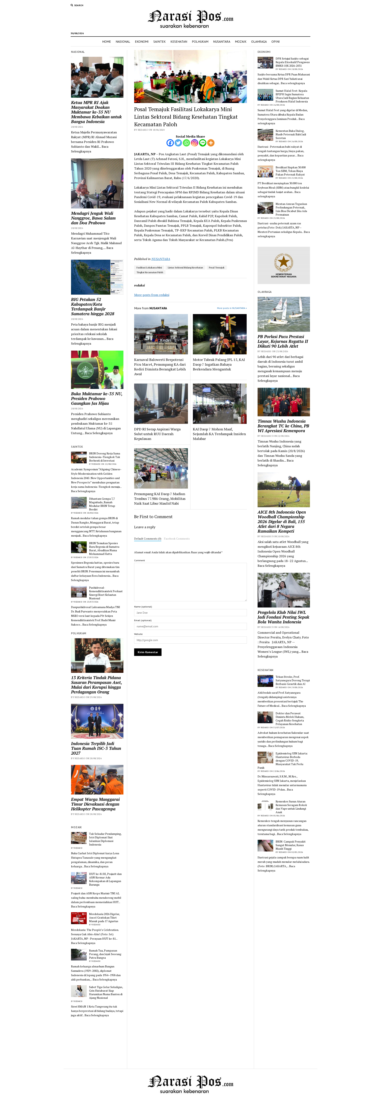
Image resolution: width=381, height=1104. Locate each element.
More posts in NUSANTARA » (232, 308)
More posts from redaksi (151, 295)
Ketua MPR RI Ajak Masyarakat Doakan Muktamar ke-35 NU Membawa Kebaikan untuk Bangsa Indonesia (96, 112)
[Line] (202, 143)
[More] (211, 143)
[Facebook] (170, 143)
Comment (139, 560)
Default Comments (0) (147, 538)
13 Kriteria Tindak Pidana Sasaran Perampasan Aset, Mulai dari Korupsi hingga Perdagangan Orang (96, 684)
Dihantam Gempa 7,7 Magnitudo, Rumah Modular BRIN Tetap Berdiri (102, 504)
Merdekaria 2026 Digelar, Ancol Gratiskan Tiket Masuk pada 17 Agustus (104, 917)
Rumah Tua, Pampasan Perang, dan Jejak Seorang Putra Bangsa (105, 954)
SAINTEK (159, 41)
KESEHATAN (178, 41)
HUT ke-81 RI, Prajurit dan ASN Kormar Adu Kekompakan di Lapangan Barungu (105, 879)
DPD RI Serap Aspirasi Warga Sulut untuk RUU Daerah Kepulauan (157, 434)
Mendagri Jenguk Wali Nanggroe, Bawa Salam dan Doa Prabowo (93, 218)
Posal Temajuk (216, 267)
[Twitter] (178, 143)
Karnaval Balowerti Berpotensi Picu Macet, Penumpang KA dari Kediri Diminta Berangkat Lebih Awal (160, 366)
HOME (106, 41)
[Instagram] (194, 143)
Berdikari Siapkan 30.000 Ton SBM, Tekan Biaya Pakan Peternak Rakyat (291, 171)
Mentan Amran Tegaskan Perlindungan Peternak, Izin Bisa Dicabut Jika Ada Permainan (291, 209)
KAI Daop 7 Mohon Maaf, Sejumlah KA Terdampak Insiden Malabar (219, 434)
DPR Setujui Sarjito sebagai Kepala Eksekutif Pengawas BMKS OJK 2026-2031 (293, 62)
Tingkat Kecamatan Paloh (150, 272)
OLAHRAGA (259, 41)
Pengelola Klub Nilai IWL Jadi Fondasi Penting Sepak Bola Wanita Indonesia (283, 617)
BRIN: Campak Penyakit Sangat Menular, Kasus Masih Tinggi (291, 845)
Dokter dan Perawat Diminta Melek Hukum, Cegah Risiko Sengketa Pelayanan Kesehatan (290, 719)
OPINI (275, 41)
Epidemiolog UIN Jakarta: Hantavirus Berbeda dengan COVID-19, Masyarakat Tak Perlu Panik (283, 760)
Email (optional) (143, 620)
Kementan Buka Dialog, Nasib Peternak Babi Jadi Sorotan (291, 134)
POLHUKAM (200, 41)
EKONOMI (142, 41)
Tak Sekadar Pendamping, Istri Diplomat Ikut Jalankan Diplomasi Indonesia (105, 839)
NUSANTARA (221, 41)
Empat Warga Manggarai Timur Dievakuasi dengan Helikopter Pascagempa (95, 804)
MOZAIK (240, 41)
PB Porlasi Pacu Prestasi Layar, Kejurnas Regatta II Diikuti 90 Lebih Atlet (283, 341)
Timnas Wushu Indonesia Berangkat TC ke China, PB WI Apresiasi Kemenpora (283, 426)
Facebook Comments (177, 538)
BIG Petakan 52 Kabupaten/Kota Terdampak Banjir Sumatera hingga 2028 (92, 306)
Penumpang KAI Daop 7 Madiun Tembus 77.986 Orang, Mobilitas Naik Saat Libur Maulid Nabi (160, 498)
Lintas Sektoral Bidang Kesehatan (185, 267)
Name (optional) (143, 606)
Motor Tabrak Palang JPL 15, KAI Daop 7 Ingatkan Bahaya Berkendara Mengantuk (219, 364)
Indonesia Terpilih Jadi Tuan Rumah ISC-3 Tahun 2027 (96, 748)
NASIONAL (123, 41)
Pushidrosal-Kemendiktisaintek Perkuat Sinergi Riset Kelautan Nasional (106, 593)
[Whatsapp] (186, 143)
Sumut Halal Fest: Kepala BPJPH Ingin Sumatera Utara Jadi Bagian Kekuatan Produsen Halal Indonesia (292, 96)
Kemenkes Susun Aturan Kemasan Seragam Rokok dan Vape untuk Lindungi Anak (291, 807)
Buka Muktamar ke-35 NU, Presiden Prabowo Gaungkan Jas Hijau (96, 398)
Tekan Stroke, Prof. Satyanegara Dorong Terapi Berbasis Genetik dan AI (293, 680)
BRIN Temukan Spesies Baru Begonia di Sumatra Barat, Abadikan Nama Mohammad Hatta (104, 548)
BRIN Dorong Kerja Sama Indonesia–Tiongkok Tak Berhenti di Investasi (104, 457)
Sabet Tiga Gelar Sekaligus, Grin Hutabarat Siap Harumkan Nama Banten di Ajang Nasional (106, 992)
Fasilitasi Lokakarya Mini (149, 267)
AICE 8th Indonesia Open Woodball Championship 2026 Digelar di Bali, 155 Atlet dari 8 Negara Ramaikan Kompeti (282, 521)
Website (138, 634)
